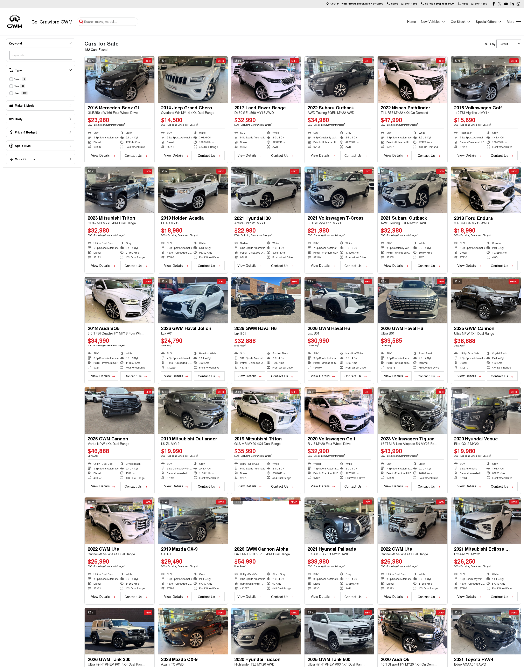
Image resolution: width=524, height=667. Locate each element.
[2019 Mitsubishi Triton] (266, 410)
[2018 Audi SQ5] (119, 300)
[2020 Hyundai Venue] (486, 410)
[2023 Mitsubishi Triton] (119, 190)
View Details (100, 155)
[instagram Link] (518, 3)
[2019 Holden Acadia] (193, 190)
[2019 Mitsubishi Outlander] (193, 410)
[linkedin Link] (512, 3)
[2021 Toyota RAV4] (486, 631)
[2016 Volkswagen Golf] (486, 79)
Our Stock (458, 21)
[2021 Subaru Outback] (412, 190)
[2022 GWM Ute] (119, 520)
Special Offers (486, 21)
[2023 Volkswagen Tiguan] (412, 410)
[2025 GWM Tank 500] (339, 631)
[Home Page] (14, 21)
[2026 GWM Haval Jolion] (193, 300)
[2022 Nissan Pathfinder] (412, 79)
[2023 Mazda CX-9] (193, 631)
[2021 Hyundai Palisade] (339, 520)
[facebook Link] (493, 3)
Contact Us (133, 155)
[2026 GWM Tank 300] (119, 631)
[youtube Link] (506, 3)
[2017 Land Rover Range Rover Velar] (266, 79)
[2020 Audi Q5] (412, 631)
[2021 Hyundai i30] (266, 190)
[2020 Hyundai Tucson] (266, 631)
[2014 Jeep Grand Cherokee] (193, 79)
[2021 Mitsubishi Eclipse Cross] (486, 520)
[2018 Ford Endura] (486, 190)
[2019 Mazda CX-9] (193, 520)
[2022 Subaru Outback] (339, 79)
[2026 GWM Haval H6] (266, 300)
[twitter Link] (499, 3)
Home (411, 21)
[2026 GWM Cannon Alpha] (266, 520)
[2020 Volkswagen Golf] (339, 410)
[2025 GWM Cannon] (486, 300)
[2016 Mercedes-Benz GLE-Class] (119, 79)
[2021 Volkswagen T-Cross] (339, 190)
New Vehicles (430, 21)
